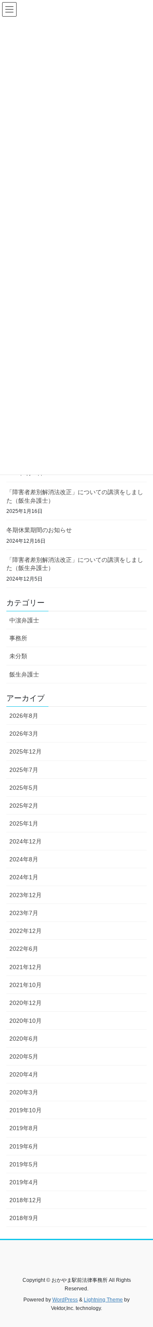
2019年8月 (23, 1128)
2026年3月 (23, 733)
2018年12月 (25, 1200)
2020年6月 (23, 1038)
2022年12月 (25, 930)
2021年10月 (25, 985)
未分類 (18, 656)
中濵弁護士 (24, 620)
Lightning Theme (103, 1300)
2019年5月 (23, 1164)
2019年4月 (23, 1182)
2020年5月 (23, 1056)
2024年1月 (23, 877)
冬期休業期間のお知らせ (39, 530)
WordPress (65, 1300)
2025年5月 (23, 787)
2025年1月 (23, 823)
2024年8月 (23, 859)
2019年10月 (25, 1110)
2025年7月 (23, 769)
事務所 (18, 638)
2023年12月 (25, 895)
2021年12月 (25, 967)
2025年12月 (25, 751)
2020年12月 (25, 1002)
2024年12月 (25, 841)
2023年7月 (23, 913)
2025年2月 (23, 805)
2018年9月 (23, 1218)
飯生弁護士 (24, 674)
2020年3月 (23, 1092)
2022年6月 (23, 948)
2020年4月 (23, 1074)
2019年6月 (23, 1146)
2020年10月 (25, 1020)
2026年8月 (23, 715)
